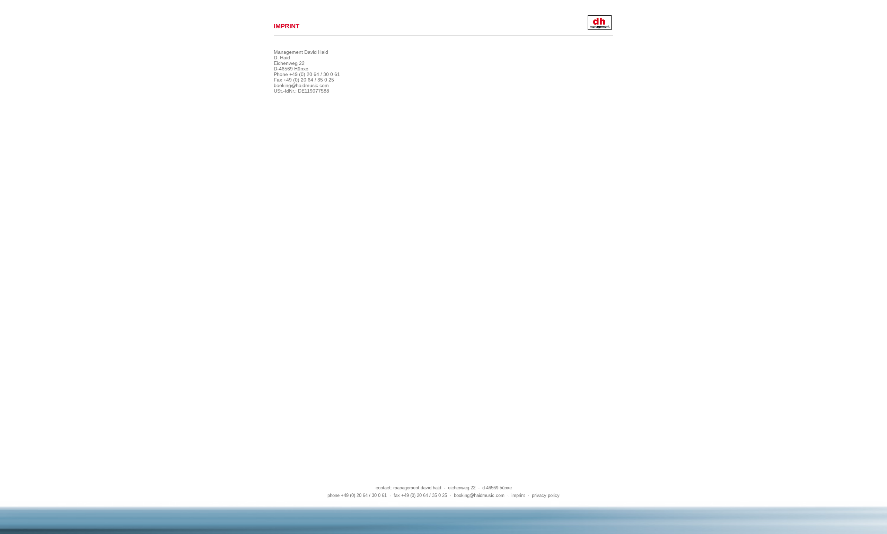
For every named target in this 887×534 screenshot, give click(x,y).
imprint (518, 495)
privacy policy (546, 495)
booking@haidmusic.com (301, 85)
